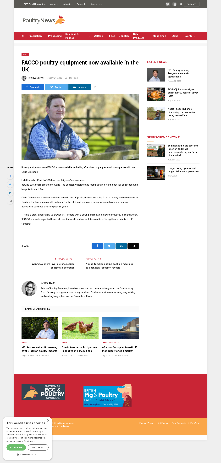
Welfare (98, 36)
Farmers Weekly (146, 423)
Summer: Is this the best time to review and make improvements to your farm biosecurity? (183, 150)
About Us (54, 4)
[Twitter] (10, 184)
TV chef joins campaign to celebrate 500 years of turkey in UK (183, 92)
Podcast (192, 4)
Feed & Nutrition (111, 342)
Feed (112, 36)
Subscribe (82, 4)
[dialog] (27, 438)
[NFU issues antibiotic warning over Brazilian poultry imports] (40, 328)
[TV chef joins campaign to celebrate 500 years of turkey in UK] (156, 94)
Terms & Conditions (60, 426)
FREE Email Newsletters (35, 4)
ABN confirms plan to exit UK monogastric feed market (119, 349)
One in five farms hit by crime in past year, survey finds (79, 349)
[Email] (10, 201)
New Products (138, 36)
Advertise (68, 4)
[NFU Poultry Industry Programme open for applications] (156, 75)
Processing (55, 36)
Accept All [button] (16, 447)
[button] (27, 455)
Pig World (194, 423)
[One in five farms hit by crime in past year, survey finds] (80, 328)
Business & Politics (72, 36)
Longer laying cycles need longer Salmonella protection (183, 170)
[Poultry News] (44, 20)
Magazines (159, 36)
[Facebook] (10, 176)
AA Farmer (163, 423)
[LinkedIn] (10, 192)
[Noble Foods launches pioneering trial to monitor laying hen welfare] (156, 113)
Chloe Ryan (37, 77)
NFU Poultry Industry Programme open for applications (179, 73)
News (25, 54)
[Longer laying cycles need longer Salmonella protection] (156, 173)
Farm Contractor (179, 423)
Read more (29, 441)
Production (35, 36)
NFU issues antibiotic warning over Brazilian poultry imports (39, 349)
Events (189, 36)
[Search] (181, 4)
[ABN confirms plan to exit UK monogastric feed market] (120, 328)
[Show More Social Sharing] (95, 87)
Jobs (175, 36)
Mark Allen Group (57, 423)
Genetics (124, 36)
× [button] (48, 420)
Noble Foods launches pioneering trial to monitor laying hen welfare (182, 112)
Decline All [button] (38, 447)
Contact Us (96, 4)
